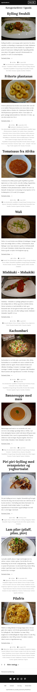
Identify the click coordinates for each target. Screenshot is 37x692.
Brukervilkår (28, 685)
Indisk (27, 133)
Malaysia (29, 135)
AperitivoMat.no (5, 2)
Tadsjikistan (15, 590)
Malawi (7, 262)
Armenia (24, 580)
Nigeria (19, 139)
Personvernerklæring (7, 672)
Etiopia (18, 323)
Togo (8, 145)
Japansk (5, 135)
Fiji (18, 131)
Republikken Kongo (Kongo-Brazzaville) (19, 68)
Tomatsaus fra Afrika (18, 151)
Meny (31, 3)
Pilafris (18, 598)
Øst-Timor (24, 139)
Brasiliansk (13, 127)
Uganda (18, 70)
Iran (15, 584)
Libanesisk (22, 586)
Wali (18, 212)
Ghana (25, 131)
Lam (18, 586)
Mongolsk (32, 586)
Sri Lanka (9, 590)
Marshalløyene (6, 137)
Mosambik (6, 68)
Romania (19, 588)
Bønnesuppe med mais (18, 397)
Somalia (31, 68)
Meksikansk (13, 137)
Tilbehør (19, 264)
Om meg (19, 685)
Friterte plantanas (18, 76)
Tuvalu (11, 145)
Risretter (19, 655)
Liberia (18, 135)
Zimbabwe (28, 70)
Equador (15, 131)
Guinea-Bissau (16, 133)
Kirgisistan (4, 586)
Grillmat (15, 66)
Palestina (14, 588)
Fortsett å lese (8, 58)
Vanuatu (23, 145)
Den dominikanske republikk (8, 129)
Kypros (15, 586)
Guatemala (5, 133)
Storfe (20, 325)
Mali (33, 135)
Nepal (4, 588)
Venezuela (27, 145)
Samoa (28, 141)
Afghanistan (8, 580)
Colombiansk (19, 127)
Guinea (10, 133)
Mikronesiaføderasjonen (23, 137)
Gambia (21, 131)
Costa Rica (25, 127)
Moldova (28, 586)
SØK (5, 685)
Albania (13, 580)
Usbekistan (20, 592)
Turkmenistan (26, 590)
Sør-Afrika (8, 70)
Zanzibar (23, 70)
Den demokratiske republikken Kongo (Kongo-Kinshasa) (19, 64)
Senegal (32, 141)
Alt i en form (19, 580)
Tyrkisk (33, 590)
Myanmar (31, 137)
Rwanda (24, 141)
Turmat (14, 456)
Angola (5, 519)
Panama (30, 139)
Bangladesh (5, 582)
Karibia (14, 135)
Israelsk (18, 584)
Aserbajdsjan (30, 580)
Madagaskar (23, 135)
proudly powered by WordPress (23, 689)
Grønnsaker (30, 131)
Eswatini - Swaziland (7, 66)
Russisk (24, 588)
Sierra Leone (4, 143)
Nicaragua (14, 139)
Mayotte (33, 66)
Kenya (24, 66)
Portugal (14, 521)
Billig (17, 381)
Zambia (27, 264)
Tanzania (14, 70)
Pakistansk (9, 588)
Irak (13, 584)
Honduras (22, 133)
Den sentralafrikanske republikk (24, 129)
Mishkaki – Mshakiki (19, 272)
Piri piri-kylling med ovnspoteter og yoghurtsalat (18, 465)
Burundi (5, 260)
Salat (28, 387)
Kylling (28, 66)
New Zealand (8, 139)
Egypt (34, 129)
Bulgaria (11, 582)
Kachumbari (18, 331)
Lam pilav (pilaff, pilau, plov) (18, 531)
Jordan (22, 584)
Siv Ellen (14, 62)
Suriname (10, 143)
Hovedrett (19, 66)
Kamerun (9, 135)
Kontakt (12, 685)
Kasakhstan (27, 584)
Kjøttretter (32, 323)
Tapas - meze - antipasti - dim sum (27, 143)
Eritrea (14, 323)
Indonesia (31, 133)
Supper (33, 454)
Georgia (32, 582)
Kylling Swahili (18, 13)
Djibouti (10, 323)
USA (19, 145)
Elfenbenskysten (8, 131)
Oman (7, 325)
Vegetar (18, 390)
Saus (33, 204)
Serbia (32, 588)
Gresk (4, 584)
